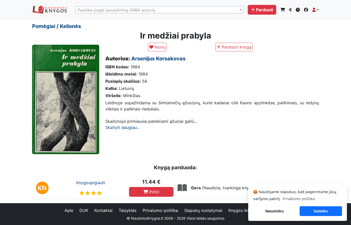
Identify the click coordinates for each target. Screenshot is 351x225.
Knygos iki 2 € (242, 210)
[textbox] (159, 10)
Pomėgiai (43, 26)
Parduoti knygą (235, 47)
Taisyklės (127, 210)
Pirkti (153, 191)
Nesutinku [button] (274, 211)
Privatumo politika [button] (299, 198)
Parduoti (264, 9)
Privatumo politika (160, 210)
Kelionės (70, 26)
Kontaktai (103, 210)
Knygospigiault (90, 182)
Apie (68, 210)
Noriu (159, 47)
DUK (83, 210)
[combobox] (159, 9)
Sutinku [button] (321, 211)
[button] (315, 10)
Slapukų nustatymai (203, 210)
